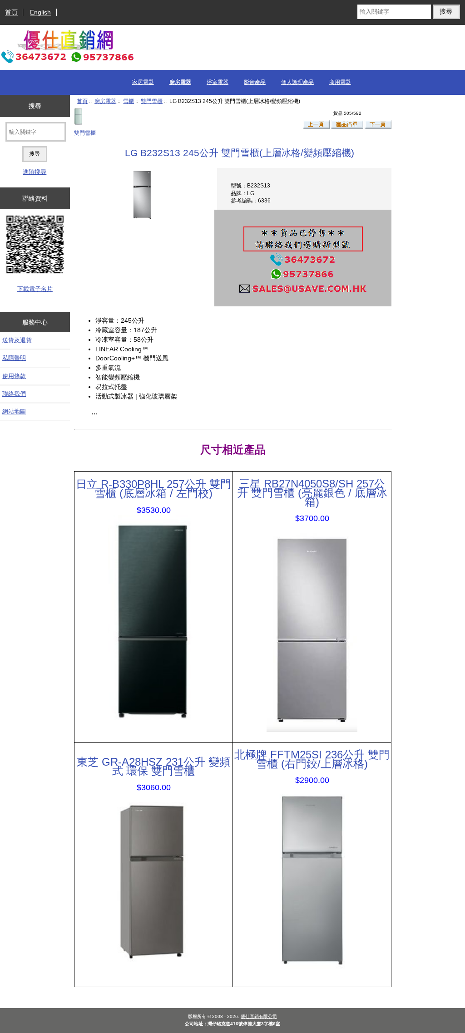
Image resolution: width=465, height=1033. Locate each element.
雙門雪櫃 (152, 101)
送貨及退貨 (17, 340)
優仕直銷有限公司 (259, 1016)
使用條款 (14, 376)
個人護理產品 (297, 82)
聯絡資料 (35, 198)
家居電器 (143, 82)
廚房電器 (105, 101)
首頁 (11, 12)
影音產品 (255, 82)
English (40, 12)
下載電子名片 (35, 288)
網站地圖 (14, 411)
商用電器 (340, 82)
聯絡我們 (14, 393)
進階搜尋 (34, 171)
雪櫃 (128, 101)
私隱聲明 (14, 357)
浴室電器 (217, 82)
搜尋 (35, 105)
